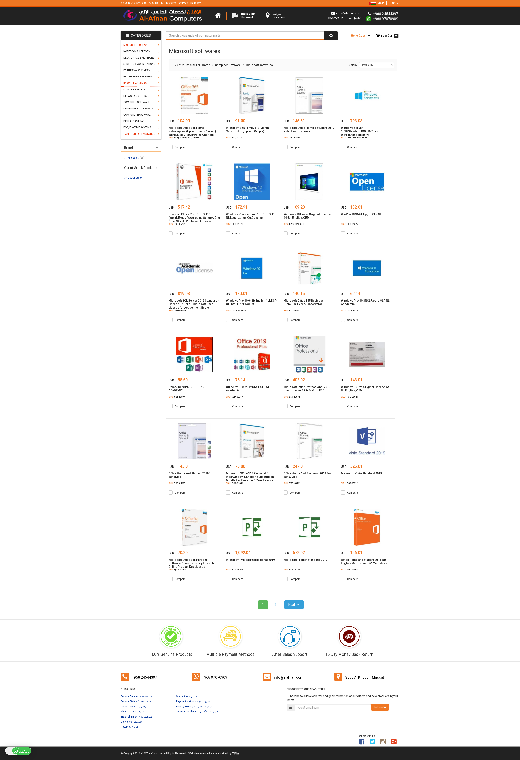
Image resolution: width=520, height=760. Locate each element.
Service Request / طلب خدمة (137, 696)
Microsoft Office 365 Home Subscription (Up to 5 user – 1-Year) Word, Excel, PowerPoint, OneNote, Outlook (192, 133)
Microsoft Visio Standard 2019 (361, 473)
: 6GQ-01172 (234, 137)
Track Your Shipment (247, 15)
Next (292, 605)
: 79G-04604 (349, 569)
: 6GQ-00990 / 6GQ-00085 (184, 137)
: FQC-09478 (234, 224)
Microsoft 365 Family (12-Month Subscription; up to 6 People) (247, 129)
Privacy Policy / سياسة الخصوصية (194, 706)
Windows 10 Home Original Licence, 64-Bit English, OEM (307, 216)
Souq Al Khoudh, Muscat (364, 677)
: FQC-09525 (349, 224)
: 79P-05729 (177, 224)
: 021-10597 (177, 397)
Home (206, 65)
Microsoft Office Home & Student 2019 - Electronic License (309, 129)
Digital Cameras (134, 121)
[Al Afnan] (394, 743)
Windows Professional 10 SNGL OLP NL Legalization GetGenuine (250, 216)
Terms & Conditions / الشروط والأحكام (197, 711)
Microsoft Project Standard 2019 (305, 559)
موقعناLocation (279, 15)
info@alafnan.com (348, 13)
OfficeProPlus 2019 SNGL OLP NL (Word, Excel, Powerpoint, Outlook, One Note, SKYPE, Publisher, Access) (194, 218)
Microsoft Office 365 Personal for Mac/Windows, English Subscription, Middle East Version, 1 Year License (250, 477)
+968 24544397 (144, 677)
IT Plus (235, 753)
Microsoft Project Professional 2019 (250, 559)
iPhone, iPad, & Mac (135, 83)
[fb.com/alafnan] (362, 743)
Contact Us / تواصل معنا (134, 706)
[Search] (331, 35)
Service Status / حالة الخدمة (136, 701)
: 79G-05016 (292, 137)
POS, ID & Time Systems (137, 127)
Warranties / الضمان (187, 696)
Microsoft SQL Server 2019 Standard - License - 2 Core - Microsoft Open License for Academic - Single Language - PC (194, 306)
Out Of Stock (135, 177)
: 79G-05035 (177, 483)
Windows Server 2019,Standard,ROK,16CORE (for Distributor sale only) (362, 131)
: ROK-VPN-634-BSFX (354, 137)
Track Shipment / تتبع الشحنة (136, 716)
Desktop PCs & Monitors (139, 57)
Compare (180, 147)
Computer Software (137, 102)
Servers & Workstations (139, 64)
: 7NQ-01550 (177, 310)
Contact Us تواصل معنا (344, 18)
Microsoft (136, 157)
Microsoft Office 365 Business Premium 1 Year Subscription (304, 302)
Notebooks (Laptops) (137, 51)
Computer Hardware (137, 114)
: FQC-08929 (349, 397)
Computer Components (138, 108)
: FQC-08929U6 (236, 310)
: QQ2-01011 (234, 483)
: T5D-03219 (292, 483)
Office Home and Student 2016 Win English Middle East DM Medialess (364, 561)
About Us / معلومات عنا (133, 711)
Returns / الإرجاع (130, 726)
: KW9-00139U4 (294, 224)
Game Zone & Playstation (139, 134)
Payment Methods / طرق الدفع (193, 701)
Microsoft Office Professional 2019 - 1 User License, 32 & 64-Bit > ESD (309, 388)
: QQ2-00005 (177, 569)
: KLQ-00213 (292, 310)
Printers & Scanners (137, 70)
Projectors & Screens (138, 76)
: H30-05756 (234, 569)
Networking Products (138, 96)
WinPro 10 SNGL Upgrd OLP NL (361, 214)
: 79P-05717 (234, 397)
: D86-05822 (349, 483)
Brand (128, 147)
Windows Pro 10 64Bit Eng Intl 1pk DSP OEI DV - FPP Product (251, 302)
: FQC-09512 (349, 310)
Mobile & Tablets (134, 89)
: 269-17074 (292, 397)
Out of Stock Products (140, 168)
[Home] (218, 15)
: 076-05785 (292, 569)
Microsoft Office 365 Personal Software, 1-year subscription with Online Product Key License (191, 563)
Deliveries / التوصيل (131, 721)
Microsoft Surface (136, 44)
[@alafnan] (372, 743)
